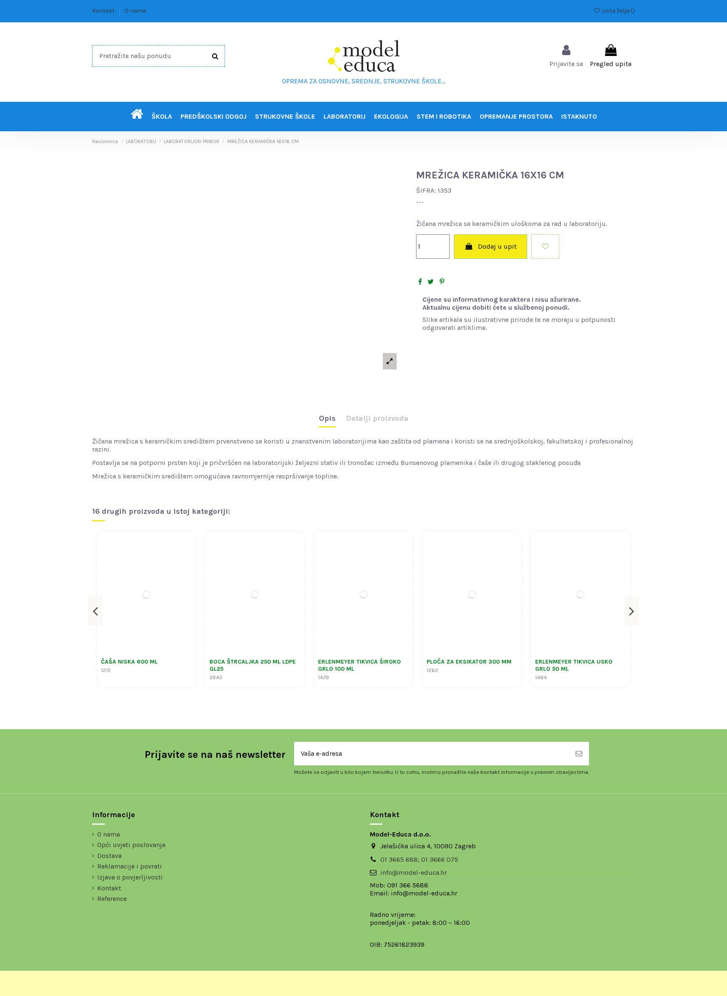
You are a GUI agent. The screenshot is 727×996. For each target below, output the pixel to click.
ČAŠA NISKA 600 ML (129, 661)
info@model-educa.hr (413, 872)
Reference (112, 899)
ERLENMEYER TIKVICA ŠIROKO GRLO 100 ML (359, 665)
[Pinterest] (442, 282)
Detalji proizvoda (377, 418)
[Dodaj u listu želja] (545, 246)
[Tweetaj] (430, 282)
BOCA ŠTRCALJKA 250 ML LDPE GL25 (253, 665)
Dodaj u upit (497, 246)
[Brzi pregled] (185, 564)
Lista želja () (618, 10)
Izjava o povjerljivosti (130, 877)
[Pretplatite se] (579, 753)
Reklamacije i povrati (129, 866)
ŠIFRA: (426, 190)
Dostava (109, 856)
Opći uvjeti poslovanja (131, 845)
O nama (135, 10)
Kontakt (104, 10)
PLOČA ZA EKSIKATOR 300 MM (469, 661)
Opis (327, 418)
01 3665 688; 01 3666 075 (419, 859)
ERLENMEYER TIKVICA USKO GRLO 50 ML (574, 665)
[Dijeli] (420, 282)
